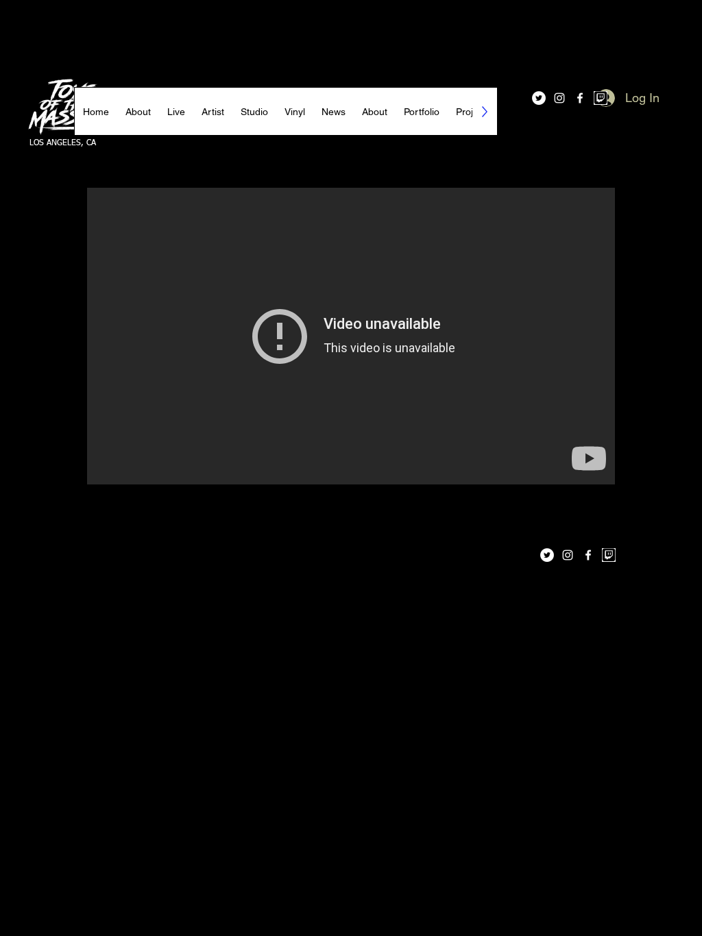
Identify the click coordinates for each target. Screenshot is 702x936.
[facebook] (580, 98)
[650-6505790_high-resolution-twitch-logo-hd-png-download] (600, 98)
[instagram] (559, 98)
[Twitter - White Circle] (539, 98)
